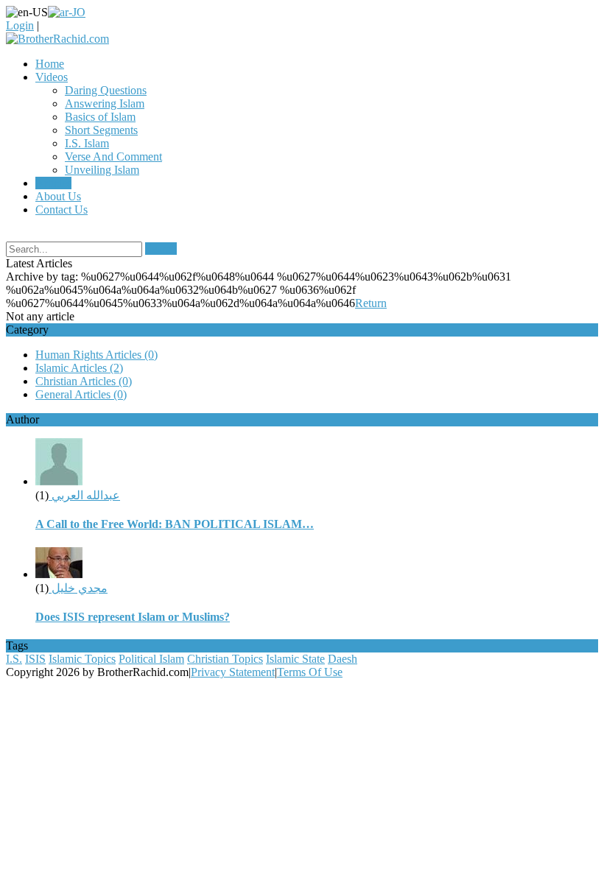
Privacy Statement (233, 672)
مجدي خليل (78, 588)
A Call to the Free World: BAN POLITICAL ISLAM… (174, 524)
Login (20, 25)
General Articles (81, 394)
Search (161, 248)
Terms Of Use (310, 672)
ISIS (35, 658)
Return (371, 303)
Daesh (342, 658)
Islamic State (295, 658)
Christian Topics (225, 658)
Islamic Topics (82, 658)
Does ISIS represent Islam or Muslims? (132, 617)
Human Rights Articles (96, 354)
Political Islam (151, 658)
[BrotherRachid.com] (57, 38)
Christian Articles (83, 381)
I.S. (14, 658)
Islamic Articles (79, 368)
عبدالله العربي (84, 495)
